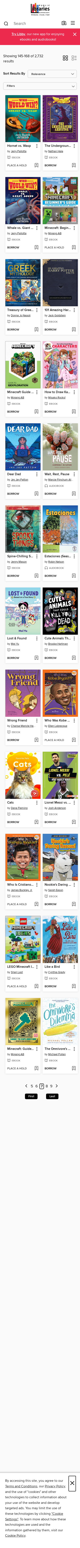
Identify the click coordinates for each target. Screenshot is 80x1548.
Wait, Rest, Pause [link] (57, 474)
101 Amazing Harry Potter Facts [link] (58, 310)
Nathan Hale (55, 151)
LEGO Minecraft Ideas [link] (21, 967)
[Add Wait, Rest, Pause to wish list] (73, 494)
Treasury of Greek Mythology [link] (21, 310)
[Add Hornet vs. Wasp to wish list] (36, 165)
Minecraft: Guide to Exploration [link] (21, 1049)
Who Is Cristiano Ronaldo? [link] (21, 885)
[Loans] (64, 24)
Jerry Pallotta (18, 151)
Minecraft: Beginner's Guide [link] (58, 228)
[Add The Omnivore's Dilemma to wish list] (73, 1069)
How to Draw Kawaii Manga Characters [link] (58, 392)
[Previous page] (26, 1086)
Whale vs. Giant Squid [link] (21, 228)
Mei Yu (15, 644)
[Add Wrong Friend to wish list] (36, 740)
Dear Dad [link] (14, 474)
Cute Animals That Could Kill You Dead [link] (58, 638)
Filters (11, 86)
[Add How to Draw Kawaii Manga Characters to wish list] (73, 412)
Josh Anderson (57, 808)
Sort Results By (14, 74)
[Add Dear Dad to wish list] (36, 494)
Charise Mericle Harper (23, 726)
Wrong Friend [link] (17, 721)
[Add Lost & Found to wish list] (36, 658)
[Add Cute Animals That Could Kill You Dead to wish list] (73, 658)
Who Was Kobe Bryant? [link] (58, 721)
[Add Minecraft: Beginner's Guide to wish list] (73, 248)
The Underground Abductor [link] (58, 146)
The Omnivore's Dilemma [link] (58, 1049)
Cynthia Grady (56, 972)
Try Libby (18, 34)
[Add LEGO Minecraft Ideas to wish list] (36, 986)
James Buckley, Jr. (21, 890)
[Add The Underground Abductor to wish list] (73, 165)
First (31, 1096)
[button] (65, 59)
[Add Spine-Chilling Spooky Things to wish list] (36, 576)
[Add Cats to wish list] (36, 822)
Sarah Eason (55, 890)
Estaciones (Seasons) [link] (58, 556)
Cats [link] (10, 803)
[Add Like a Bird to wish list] (73, 986)
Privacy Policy (55, 1486)
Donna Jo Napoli (21, 315)
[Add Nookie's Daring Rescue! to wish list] (73, 904)
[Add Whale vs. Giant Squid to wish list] (36, 248)
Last (52, 1096)
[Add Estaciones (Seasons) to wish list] (73, 576)
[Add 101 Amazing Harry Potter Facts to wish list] (73, 330)
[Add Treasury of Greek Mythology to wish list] (36, 330)
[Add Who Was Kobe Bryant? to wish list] (73, 740)
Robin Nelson (56, 562)
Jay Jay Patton (19, 479)
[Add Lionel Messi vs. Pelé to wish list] (73, 822)
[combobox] (31, 23)
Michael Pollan (57, 1054)
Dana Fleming (19, 808)
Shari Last (17, 972)
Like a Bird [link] (52, 967)
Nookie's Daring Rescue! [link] (58, 885)
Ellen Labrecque (57, 726)
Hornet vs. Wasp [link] (19, 146)
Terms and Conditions (21, 1486)
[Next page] (56, 1086)
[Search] (6, 23)
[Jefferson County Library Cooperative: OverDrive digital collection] (40, 9)
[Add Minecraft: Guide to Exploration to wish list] (36, 1069)
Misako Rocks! (56, 397)
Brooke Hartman (58, 644)
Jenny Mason (19, 562)
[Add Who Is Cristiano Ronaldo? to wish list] (36, 904)
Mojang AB (54, 233)
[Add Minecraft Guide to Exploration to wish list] (36, 412)
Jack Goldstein (57, 315)
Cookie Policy (15, 1535)
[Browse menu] (73, 23)
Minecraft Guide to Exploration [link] (21, 392)
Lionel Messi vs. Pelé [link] (58, 803)
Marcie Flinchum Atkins (60, 479)
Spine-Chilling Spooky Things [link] (21, 556)
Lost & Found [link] (17, 638)
